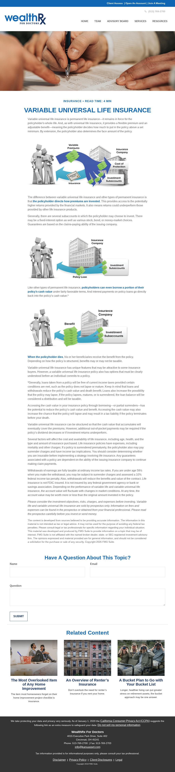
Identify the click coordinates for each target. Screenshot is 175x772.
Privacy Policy (77, 759)
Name (13, 563)
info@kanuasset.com (87, 747)
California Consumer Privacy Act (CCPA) (125, 720)
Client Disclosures (101, 759)
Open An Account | (136, 3)
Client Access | (116, 3)
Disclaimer (59, 759)
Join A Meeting (156, 3)
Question (16, 585)
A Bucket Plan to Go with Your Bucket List (141, 682)
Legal (119, 759)
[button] (97, 21)
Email (93, 563)
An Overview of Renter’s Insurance (87, 682)
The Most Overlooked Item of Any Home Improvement (34, 684)
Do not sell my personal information (119, 725)
